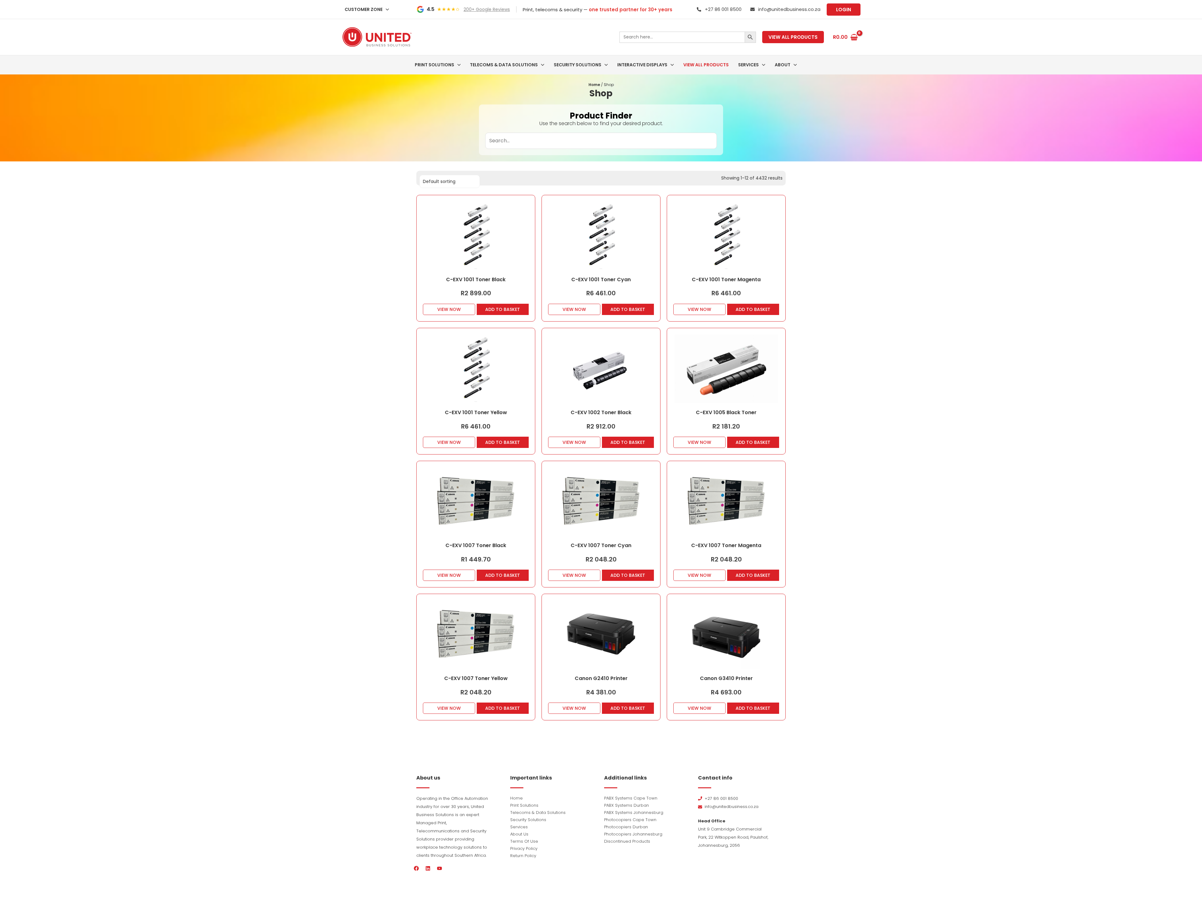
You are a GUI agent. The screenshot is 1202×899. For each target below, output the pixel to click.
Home (594, 84)
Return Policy (523, 856)
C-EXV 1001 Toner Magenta (726, 279)
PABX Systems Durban (626, 805)
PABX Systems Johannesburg (633, 812)
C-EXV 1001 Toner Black (476, 279)
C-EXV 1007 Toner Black (475, 545)
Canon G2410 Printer (601, 678)
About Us (519, 834)
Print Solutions (524, 805)
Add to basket (502, 309)
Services (519, 827)
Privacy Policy (523, 848)
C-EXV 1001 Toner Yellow (476, 412)
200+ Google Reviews (487, 9)
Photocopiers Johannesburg (633, 834)
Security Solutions (528, 820)
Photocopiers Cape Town (630, 820)
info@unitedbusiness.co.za (789, 9)
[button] (386, 9)
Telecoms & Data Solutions (538, 812)
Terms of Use (524, 841)
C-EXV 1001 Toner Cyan (601, 279)
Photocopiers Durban (626, 827)
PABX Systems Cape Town (630, 798)
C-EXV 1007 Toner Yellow (476, 678)
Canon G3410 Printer (726, 678)
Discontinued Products (627, 841)
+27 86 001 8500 (723, 9)
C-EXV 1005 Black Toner (726, 412)
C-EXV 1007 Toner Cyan (601, 545)
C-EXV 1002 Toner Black (601, 412)
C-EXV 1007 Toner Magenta (726, 545)
